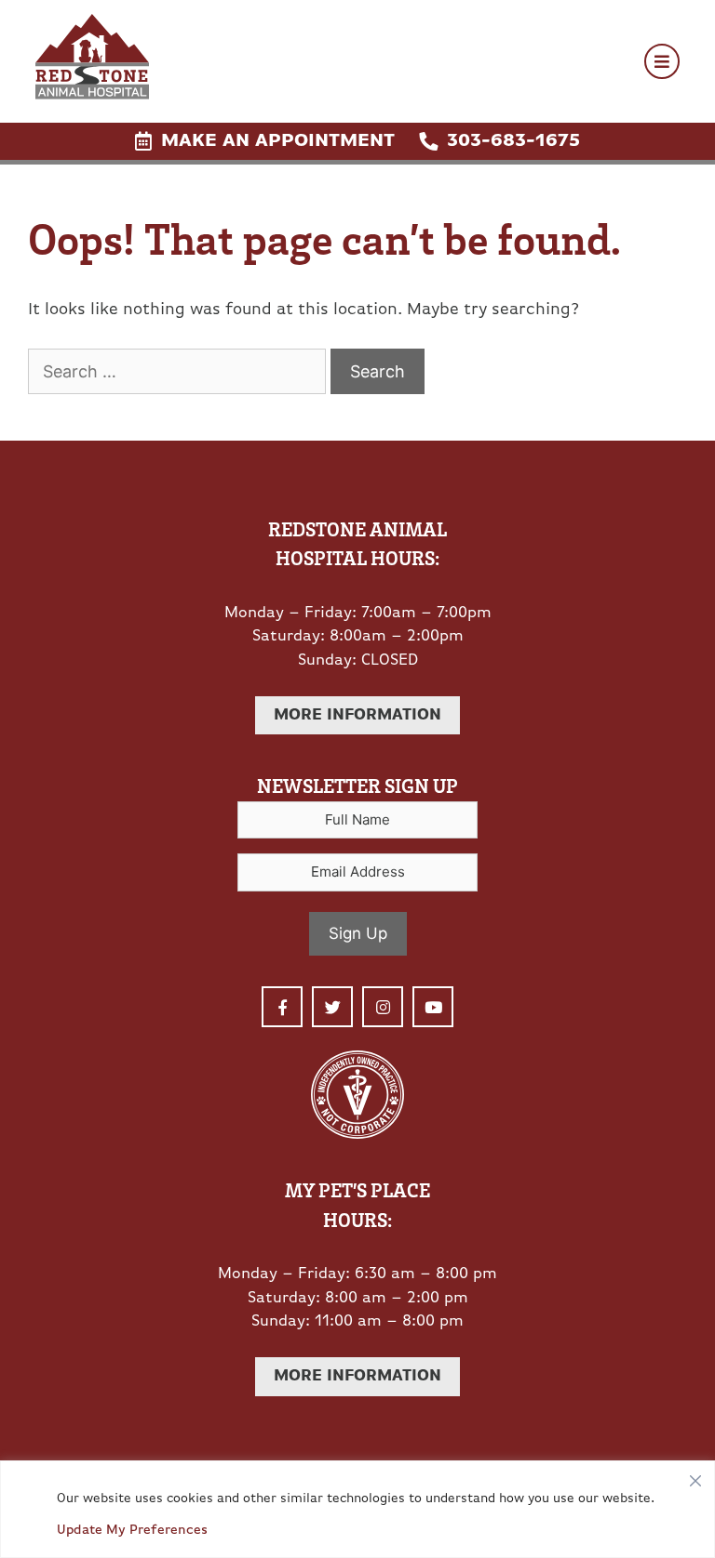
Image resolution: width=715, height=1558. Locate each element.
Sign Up (358, 933)
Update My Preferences (132, 1531)
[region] (357, 1509)
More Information (357, 715)
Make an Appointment (278, 141)
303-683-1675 (513, 141)
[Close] (695, 1476)
